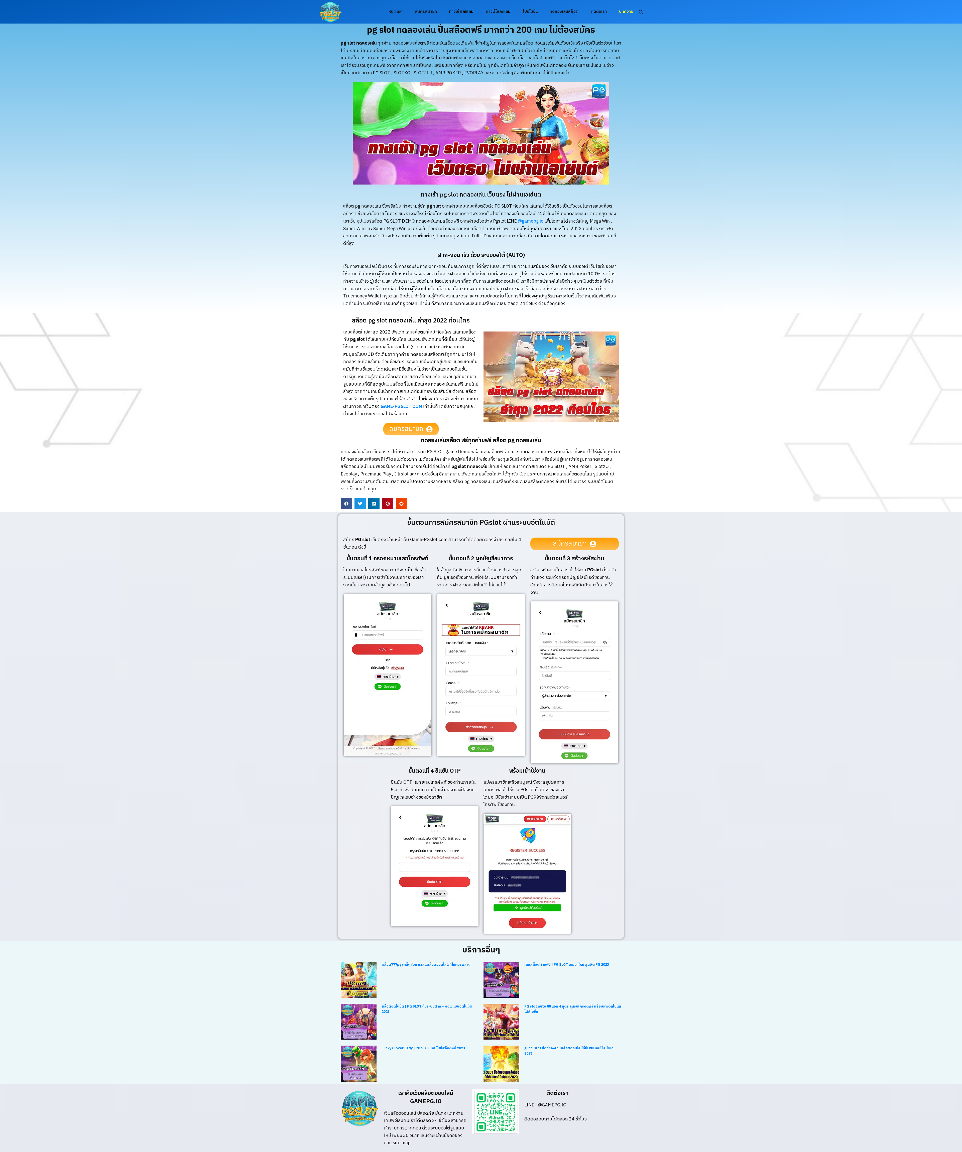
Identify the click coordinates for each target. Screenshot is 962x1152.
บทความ (626, 11)
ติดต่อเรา (599, 11)
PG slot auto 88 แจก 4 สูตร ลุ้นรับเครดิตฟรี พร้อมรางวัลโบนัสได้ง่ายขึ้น (572, 1009)
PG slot (362, 540)
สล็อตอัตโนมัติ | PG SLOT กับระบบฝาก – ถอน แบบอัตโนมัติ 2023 (427, 1009)
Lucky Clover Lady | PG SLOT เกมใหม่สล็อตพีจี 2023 (423, 1048)
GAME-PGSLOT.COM (401, 406)
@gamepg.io (530, 221)
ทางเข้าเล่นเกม (461, 11)
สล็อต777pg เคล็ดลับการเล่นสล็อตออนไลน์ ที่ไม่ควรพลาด (426, 964)
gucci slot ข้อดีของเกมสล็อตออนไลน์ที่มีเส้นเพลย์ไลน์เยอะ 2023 (569, 1050)
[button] (346, 503)
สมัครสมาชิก (426, 11)
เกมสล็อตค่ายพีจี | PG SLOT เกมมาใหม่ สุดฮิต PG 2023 (566, 964)
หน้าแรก (396, 11)
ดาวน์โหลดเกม (498, 11)
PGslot (594, 570)
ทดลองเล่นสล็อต (564, 11)
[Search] (641, 12)
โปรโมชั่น (530, 11)
